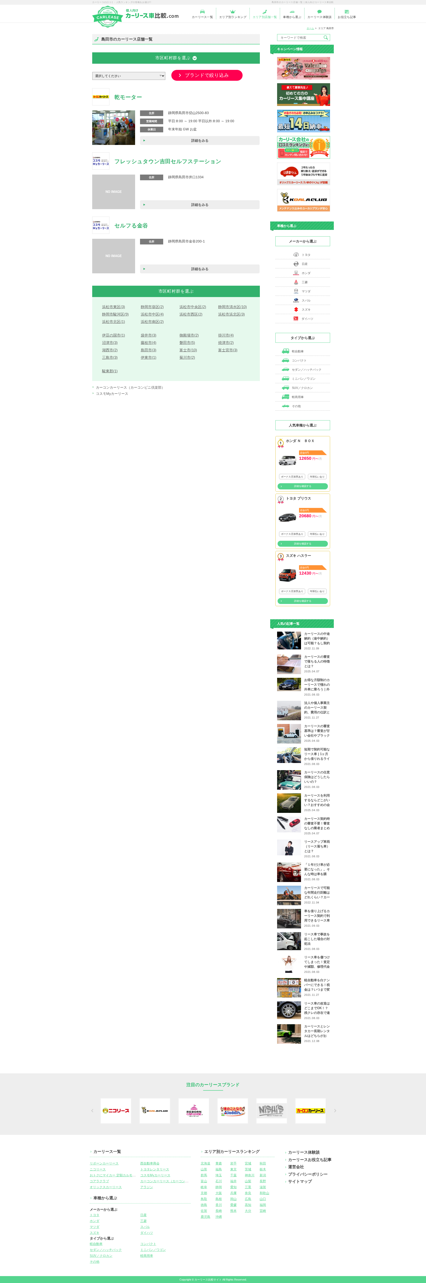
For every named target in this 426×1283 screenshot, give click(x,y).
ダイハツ (307, 319)
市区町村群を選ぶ (173, 58)
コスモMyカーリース (112, 394)
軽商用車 (297, 397)
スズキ (306, 309)
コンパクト (299, 360)
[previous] (91, 1111)
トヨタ (306, 255)
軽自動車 (297, 351)
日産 (305, 264)
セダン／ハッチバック (306, 369)
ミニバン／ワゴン (303, 379)
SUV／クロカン (302, 388)
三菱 (305, 282)
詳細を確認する (302, 486)
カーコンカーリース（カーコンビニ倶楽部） (130, 387)
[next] (334, 1111)
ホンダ (306, 273)
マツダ (306, 291)
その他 (296, 406)
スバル (306, 300)
